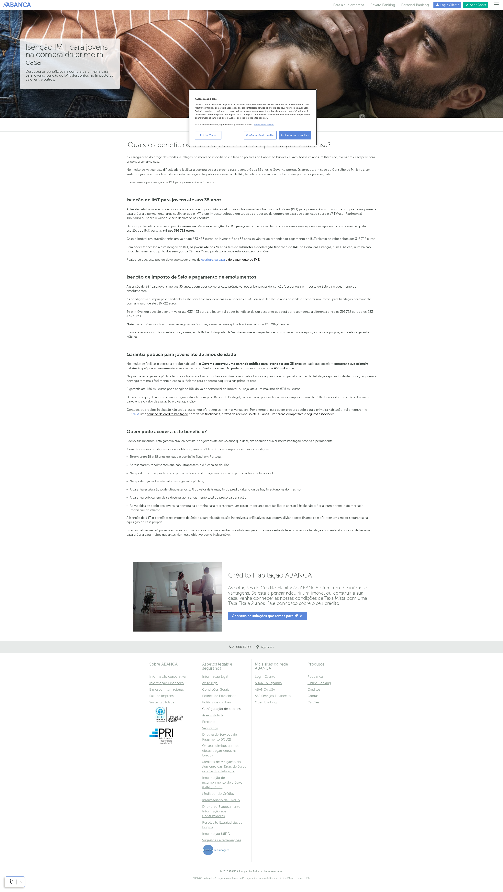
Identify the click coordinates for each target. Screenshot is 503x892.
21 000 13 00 (241, 647)
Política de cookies (216, 702)
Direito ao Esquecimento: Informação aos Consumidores (221, 811)
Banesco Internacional (166, 689)
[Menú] (496, 5)
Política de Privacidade (219, 696)
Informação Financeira (166, 683)
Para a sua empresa (348, 5)
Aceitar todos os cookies (295, 135)
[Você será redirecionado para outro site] (169, 722)
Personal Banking (415, 5)
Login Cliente (446, 5)
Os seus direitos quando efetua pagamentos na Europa (221, 750)
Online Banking (319, 683)
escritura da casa (213, 259)
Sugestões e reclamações (221, 840)
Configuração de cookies (221, 709)
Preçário (208, 722)
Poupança (315, 676)
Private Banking (382, 5)
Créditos (313, 689)
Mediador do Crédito (218, 794)
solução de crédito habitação (167, 414)
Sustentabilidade (161, 702)
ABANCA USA (265, 689)
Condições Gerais (215, 689)
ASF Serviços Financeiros (273, 696)
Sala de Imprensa (162, 696)
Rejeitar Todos (208, 135)
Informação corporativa (167, 676)
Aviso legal (210, 683)
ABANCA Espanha (268, 683)
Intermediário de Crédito (221, 800)
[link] (10, 882)
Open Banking (266, 702)
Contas (313, 696)
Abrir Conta (474, 5)
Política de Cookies (264, 124)
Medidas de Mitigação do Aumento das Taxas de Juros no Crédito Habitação (224, 766)
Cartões (313, 702)
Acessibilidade (212, 715)
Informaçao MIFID (216, 834)
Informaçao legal (215, 676)
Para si (18, 4)
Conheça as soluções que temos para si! (265, 616)
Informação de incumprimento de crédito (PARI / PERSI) (222, 782)
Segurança (210, 728)
